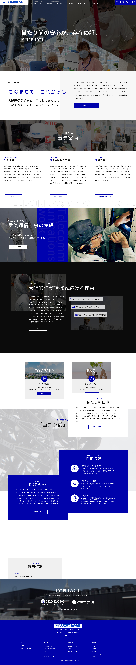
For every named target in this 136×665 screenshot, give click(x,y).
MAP (69, 636)
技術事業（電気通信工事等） (51, 648)
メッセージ (94, 646)
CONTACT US (86, 602)
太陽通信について (36, 4)
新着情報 (23, 645)
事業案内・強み (48, 646)
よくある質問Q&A (72, 651)
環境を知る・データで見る (91, 466)
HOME (22, 642)
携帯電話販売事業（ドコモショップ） (53, 654)
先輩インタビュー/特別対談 (98, 654)
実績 (45, 651)
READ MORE (12, 197)
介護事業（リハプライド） (51, 656)
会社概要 (70, 648)
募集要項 (84, 496)
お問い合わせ (82, 4)
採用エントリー (96, 4)
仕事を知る (94, 648)
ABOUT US (86, 105)
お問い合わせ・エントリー (28, 649)
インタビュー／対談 (89, 481)
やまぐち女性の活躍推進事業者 (24, 576)
